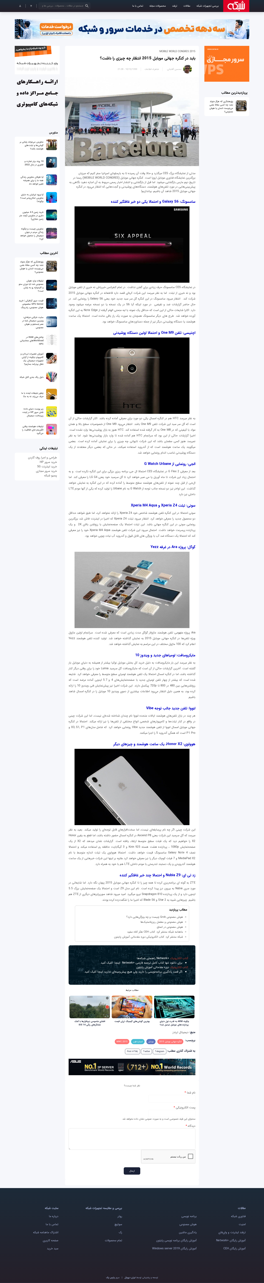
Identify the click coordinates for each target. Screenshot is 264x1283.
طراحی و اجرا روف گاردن (42, 457)
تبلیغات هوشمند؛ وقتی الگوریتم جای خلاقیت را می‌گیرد (32, 430)
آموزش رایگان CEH (234, 1248)
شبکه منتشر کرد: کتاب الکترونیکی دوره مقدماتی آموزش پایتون (148, 937)
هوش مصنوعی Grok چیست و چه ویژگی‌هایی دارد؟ (154, 917)
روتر (120, 1216)
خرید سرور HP (48, 462)
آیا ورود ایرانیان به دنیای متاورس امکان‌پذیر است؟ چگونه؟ (31, 198)
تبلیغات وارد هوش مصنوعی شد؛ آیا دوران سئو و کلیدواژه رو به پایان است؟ (31, 286)
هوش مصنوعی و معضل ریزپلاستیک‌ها (161, 922)
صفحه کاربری (50, 1240)
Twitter (146, 1051)
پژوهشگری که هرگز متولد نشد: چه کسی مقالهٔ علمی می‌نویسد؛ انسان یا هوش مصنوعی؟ (221, 106)
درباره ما (53, 1216)
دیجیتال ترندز (181, 1032)
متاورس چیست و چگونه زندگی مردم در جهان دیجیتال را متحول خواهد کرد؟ (31, 234)
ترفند (174, 6)
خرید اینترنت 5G (47, 466)
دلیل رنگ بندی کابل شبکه (31, 377)
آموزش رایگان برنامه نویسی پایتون (176, 1240)
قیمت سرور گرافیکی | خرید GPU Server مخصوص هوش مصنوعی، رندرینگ (31, 304)
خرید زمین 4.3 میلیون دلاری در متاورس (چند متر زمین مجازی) (31, 215)
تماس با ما (137, 6)
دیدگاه (190, 1126)
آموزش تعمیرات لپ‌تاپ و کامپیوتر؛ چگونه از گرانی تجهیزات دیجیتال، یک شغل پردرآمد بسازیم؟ (31, 359)
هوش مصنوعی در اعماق (170, 927)
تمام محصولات (113, 1240)
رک (120, 1232)
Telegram (159, 1051)
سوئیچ (118, 1224)
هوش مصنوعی (188, 1224)
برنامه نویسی (189, 1216)
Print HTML (132, 1051)
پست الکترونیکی (184, 1107)
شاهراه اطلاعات (152, 69)
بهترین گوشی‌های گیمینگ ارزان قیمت (132, 1021)
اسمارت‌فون (138, 1041)
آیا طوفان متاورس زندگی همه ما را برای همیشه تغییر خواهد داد (31, 180)
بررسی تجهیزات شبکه (207, 6)
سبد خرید (52, 1248)
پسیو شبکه (50, 475)
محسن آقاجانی (174, 69)
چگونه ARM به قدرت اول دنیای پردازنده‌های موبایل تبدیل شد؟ (174, 1023)
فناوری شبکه (238, 1216)
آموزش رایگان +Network (231, 1240)
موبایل (151, 1041)
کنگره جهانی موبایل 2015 (170, 1041)
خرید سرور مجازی (46, 471)
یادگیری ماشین (188, 1232)
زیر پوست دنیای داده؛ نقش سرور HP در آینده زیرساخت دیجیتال (32, 412)
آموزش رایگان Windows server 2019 (174, 1248)
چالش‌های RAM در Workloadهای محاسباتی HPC (31, 341)
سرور (113, 1277)
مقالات (186, 6)
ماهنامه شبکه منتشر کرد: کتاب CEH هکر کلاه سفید (155, 932)
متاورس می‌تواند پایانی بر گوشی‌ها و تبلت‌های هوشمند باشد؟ (31, 145)
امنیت (242, 1224)
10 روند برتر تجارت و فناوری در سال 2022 (33, 163)
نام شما (190, 1092)
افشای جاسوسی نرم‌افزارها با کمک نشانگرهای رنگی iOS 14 (89, 1023)
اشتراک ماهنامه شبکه (45, 1232)
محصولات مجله (157, 6)
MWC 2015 (122, 1041)
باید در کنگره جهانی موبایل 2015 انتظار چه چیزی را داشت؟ (147, 58)
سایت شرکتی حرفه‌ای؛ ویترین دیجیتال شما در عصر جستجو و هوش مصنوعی (32, 322)
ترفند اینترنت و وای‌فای (232, 1232)
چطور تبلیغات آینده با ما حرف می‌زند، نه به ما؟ (32, 394)
